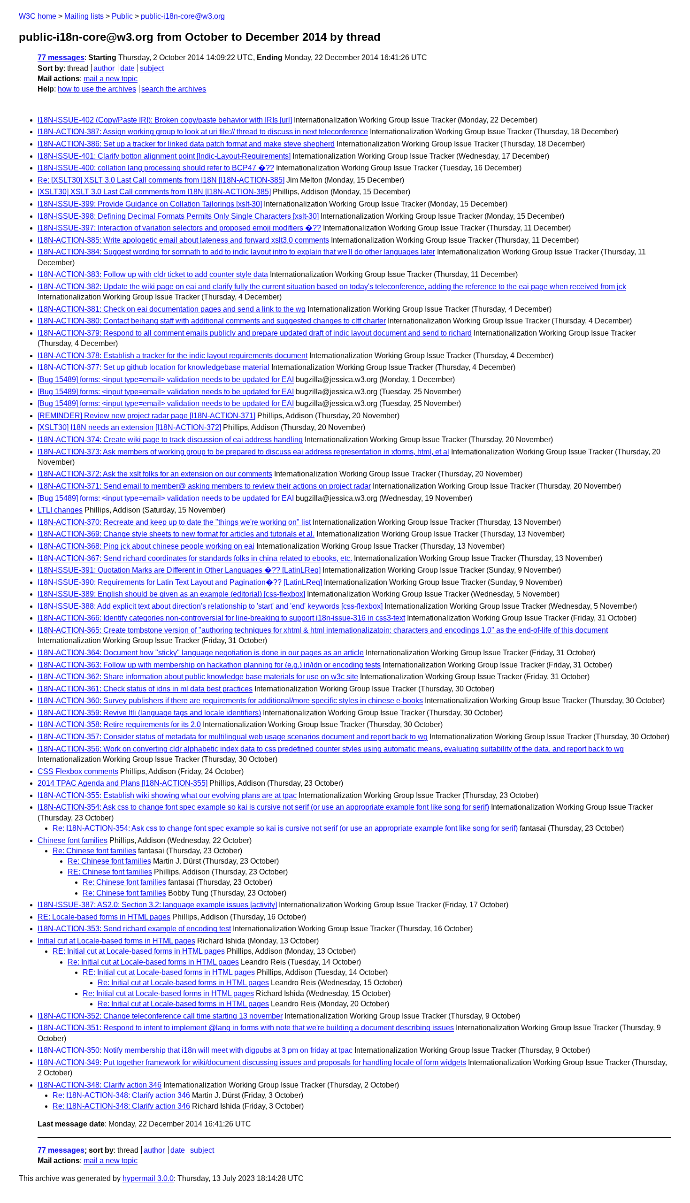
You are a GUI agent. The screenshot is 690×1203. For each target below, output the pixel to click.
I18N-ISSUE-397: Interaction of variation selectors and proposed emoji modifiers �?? (179, 228)
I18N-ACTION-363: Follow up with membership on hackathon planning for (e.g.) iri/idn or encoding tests (209, 665)
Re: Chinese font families (94, 851)
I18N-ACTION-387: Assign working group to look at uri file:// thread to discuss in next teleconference (203, 132)
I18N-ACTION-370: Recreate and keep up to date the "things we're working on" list (174, 522)
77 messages (61, 57)
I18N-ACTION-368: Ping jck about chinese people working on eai (146, 546)
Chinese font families (72, 840)
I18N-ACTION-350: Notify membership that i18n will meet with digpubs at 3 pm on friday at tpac (195, 1050)
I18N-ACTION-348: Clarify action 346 (99, 1085)
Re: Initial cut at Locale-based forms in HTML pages (153, 962)
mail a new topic (111, 79)
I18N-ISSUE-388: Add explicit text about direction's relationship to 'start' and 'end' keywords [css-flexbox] (210, 606)
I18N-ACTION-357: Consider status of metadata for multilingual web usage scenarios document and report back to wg (233, 737)
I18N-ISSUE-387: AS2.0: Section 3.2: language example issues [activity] (157, 905)
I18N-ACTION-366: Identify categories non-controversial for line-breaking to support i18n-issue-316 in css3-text (221, 618)
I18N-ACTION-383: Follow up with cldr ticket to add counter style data (153, 274)
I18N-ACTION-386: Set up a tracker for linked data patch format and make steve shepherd (186, 144)
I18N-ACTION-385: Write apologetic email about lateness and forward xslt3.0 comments (183, 240)
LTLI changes (60, 510)
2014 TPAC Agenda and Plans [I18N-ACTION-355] (122, 783)
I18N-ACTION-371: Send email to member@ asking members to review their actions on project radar (204, 486)
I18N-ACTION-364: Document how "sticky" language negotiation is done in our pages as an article (201, 653)
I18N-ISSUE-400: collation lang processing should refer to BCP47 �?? (156, 168)
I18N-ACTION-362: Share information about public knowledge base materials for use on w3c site (198, 677)
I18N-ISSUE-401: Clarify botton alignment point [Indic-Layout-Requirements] (164, 156)
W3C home (37, 16)
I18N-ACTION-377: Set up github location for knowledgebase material (153, 367)
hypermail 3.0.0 (148, 1178)
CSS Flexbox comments (78, 771)
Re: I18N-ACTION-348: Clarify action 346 (121, 1095)
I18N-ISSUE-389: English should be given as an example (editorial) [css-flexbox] (171, 594)
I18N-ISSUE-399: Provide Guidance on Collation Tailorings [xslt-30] (150, 204)
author (104, 68)
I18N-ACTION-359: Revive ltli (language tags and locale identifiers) (149, 713)
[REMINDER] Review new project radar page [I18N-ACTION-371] (146, 416)
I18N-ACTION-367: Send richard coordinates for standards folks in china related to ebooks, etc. (195, 558)
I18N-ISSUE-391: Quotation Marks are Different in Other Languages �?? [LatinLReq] (179, 570)
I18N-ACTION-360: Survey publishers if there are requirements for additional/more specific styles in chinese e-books (230, 701)
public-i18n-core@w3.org (183, 16)
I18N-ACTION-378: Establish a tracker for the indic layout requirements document (172, 356)
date (127, 68)
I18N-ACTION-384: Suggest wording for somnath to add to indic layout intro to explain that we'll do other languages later (236, 252)
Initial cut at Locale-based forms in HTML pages (116, 941)
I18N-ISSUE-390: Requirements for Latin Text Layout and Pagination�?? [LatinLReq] (180, 582)
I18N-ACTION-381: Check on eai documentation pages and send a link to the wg (172, 309)
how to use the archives (97, 89)
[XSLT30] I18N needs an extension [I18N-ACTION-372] (129, 427)
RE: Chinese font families (110, 872)
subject (152, 68)
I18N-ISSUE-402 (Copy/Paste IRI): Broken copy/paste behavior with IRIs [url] (165, 120)
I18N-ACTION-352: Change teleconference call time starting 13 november (160, 1016)
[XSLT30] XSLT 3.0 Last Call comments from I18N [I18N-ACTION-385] (154, 192)
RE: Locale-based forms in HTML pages (104, 917)
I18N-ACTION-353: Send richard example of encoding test (134, 929)
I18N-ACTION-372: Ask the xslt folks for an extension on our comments (155, 474)
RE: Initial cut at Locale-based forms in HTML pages (139, 951)
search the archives (173, 89)
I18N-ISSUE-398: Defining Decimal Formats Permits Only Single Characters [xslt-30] (178, 216)
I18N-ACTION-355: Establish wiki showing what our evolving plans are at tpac (167, 795)
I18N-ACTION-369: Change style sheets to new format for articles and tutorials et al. (176, 534)
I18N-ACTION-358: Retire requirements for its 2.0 (119, 724)
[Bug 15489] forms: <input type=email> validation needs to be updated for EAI (166, 379)
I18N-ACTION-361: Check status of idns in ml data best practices (145, 689)
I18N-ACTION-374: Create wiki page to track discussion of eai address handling (170, 440)
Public (122, 16)
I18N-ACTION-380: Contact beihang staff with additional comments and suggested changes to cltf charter (212, 321)
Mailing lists (84, 16)
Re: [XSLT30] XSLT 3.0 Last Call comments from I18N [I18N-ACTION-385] (161, 180)
